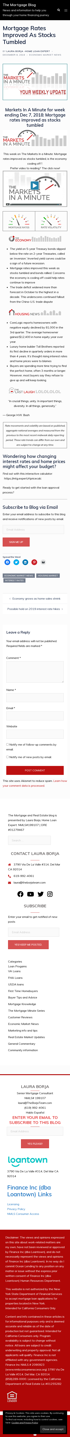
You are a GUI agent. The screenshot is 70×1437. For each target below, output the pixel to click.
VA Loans (14, 971)
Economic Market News (45, 54)
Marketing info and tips (23, 1030)
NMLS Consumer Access (23, 1214)
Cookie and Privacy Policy (24, 1422)
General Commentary (21, 1043)
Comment (13, 658)
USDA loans (16, 984)
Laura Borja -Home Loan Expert (28, 51)
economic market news (18, 575)
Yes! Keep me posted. (28, 944)
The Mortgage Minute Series (26, 1010)
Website (11, 726)
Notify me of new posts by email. (30, 757)
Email (10, 708)
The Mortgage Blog (19, 5)
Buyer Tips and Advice (22, 997)
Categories (15, 961)
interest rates (14, 580)
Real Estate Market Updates (26, 1037)
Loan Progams (17, 966)
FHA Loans (15, 978)
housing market (48, 575)
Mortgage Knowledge (22, 1004)
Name (11, 690)
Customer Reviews (20, 1017)
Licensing (13, 1204)
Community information (23, 1050)
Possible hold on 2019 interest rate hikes (33, 609)
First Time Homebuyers (23, 991)
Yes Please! (35, 1143)
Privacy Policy (16, 1209)
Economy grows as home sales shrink (36, 598)
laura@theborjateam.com (30, 882)
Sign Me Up (16, 542)
